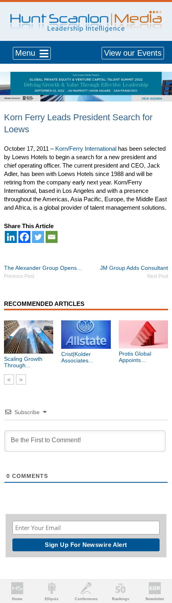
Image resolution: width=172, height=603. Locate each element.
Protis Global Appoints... (135, 356)
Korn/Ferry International (85, 148)
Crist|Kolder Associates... (77, 357)
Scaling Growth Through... (23, 362)
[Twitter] (38, 237)
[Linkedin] (11, 237)
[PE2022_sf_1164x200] (86, 76)
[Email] (52, 237)
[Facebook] (24, 237)
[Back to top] (158, 567)
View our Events (133, 53)
